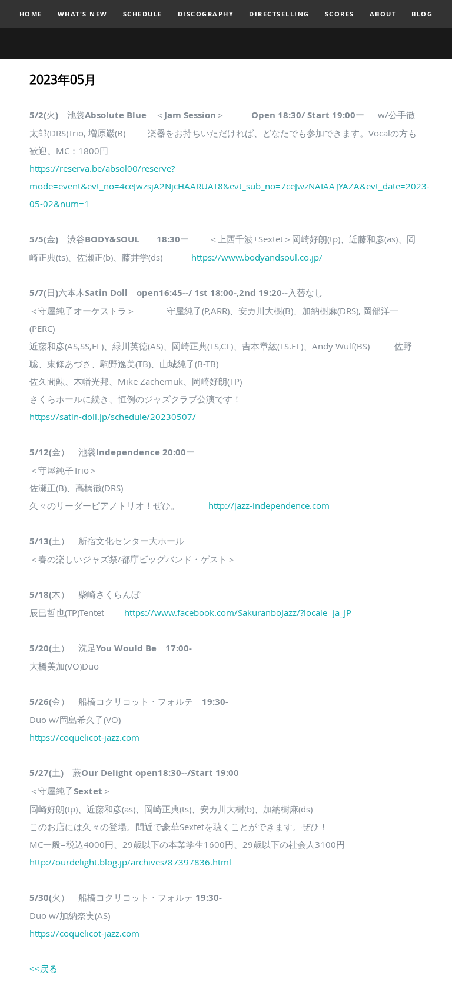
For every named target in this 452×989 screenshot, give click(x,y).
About (383, 13)
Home (30, 13)
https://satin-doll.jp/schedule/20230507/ (112, 416)
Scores (339, 13)
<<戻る (43, 968)
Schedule (142, 13)
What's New (83, 13)
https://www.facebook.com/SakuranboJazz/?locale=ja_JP (237, 612)
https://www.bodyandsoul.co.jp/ (257, 257)
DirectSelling (279, 13)
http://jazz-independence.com (269, 505)
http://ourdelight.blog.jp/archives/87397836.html (130, 862)
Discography (206, 13)
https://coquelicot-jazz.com (84, 737)
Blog (422, 13)
